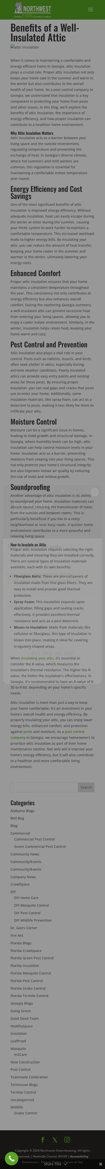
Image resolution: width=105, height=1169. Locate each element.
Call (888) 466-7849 (52, 653)
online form (38, 606)
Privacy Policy (52, 677)
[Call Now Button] (11, 1158)
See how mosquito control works (52, 666)
